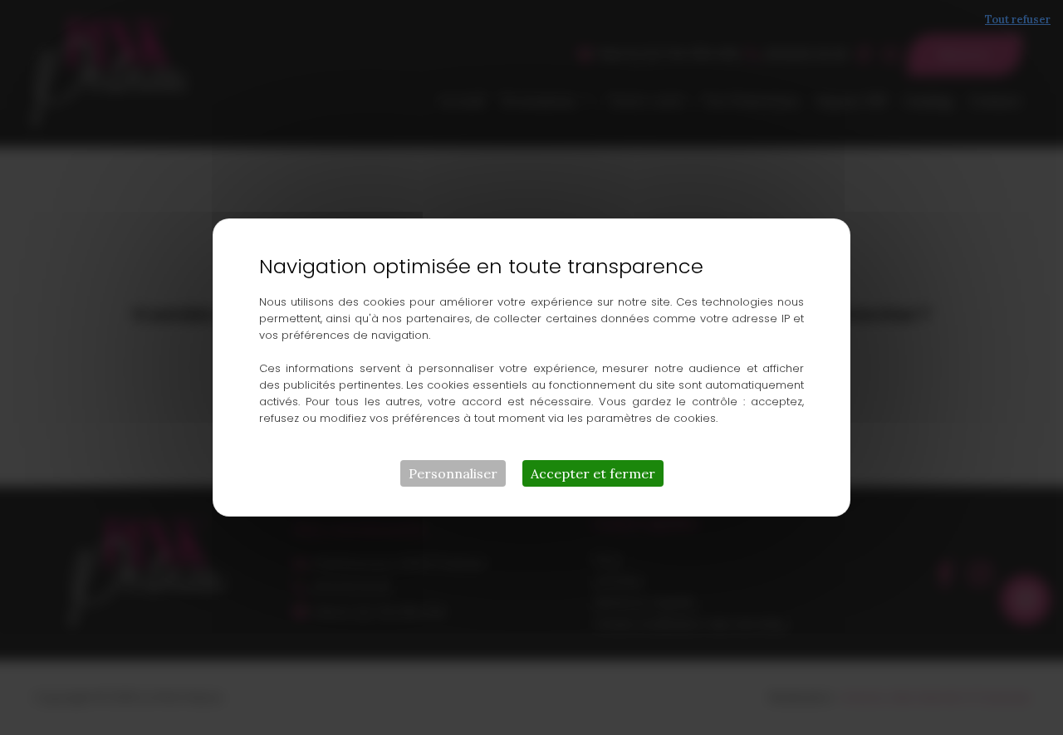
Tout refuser (1018, 19)
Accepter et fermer (593, 473)
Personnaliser (453, 473)
